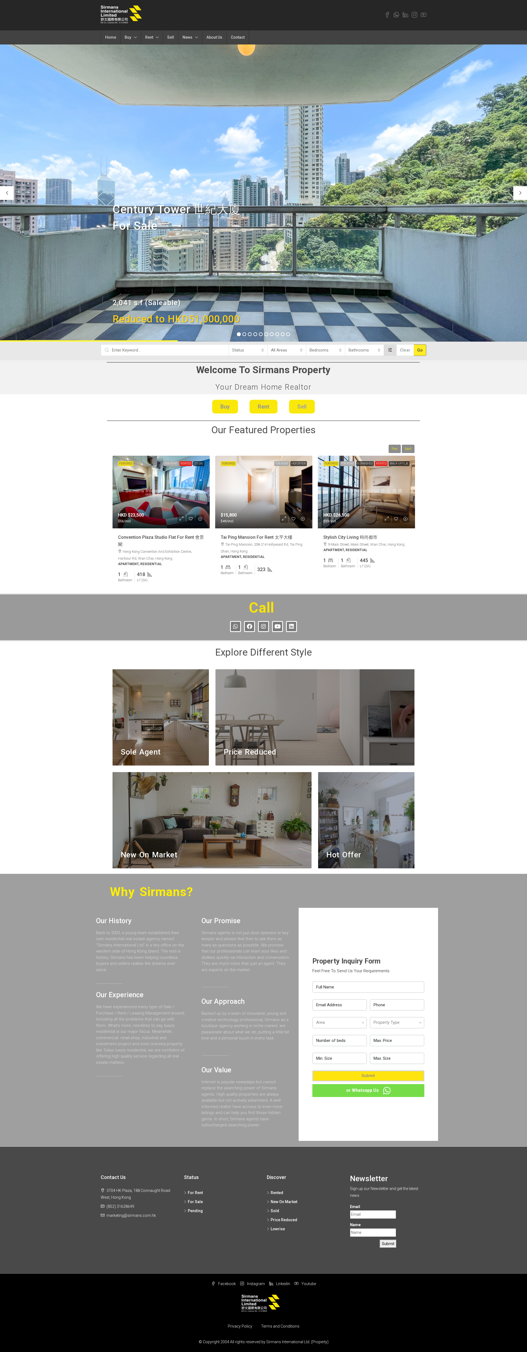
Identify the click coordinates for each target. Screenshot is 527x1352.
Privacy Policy (240, 1326)
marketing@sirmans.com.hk (131, 1215)
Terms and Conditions (280, 1326)
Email (355, 1206)
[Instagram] (263, 626)
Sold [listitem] (275, 1211)
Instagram (255, 1284)
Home (110, 37)
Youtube (308, 1284)
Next (408, 449)
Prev (395, 449)
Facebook (226, 1284)
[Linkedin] (291, 626)
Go (420, 350)
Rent (149, 37)
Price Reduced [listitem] (284, 1220)
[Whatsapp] (235, 626)
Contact (238, 37)
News (187, 37)
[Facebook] (249, 626)
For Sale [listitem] (195, 1202)
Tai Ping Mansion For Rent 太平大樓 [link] (154, 537)
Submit (368, 1075)
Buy (128, 37)
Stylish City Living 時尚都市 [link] (248, 537)
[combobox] (248, 350)
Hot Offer (196, 463)
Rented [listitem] (277, 1193)
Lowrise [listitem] (278, 1229)
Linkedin (282, 1284)
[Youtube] (277, 626)
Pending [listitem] (195, 1211)
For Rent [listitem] (195, 1193)
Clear (405, 350)
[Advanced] (390, 350)
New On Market (397, 463)
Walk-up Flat (296, 463)
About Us (214, 37)
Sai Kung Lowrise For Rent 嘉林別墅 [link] (359, 537)
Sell (170, 37)
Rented (278, 463)
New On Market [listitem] (284, 1202)
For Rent (179, 463)
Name (355, 1225)
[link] (161, 492)
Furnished (262, 463)
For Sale (377, 463)
